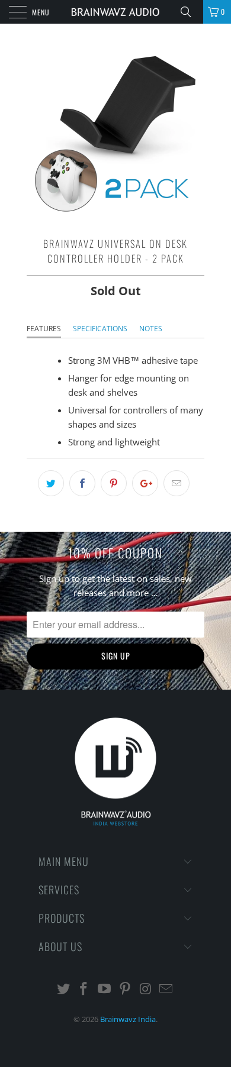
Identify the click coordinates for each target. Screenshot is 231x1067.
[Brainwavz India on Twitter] (63, 989)
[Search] (190, 12)
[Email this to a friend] (176, 483)
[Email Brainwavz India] (166, 989)
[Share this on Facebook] (82, 483)
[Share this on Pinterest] (114, 483)
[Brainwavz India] (116, 12)
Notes (150, 329)
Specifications (100, 329)
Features (44, 329)
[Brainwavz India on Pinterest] (125, 989)
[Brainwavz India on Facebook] (84, 989)
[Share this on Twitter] (51, 483)
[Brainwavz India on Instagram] (146, 989)
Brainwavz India (128, 1019)
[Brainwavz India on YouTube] (105, 989)
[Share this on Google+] (145, 483)
